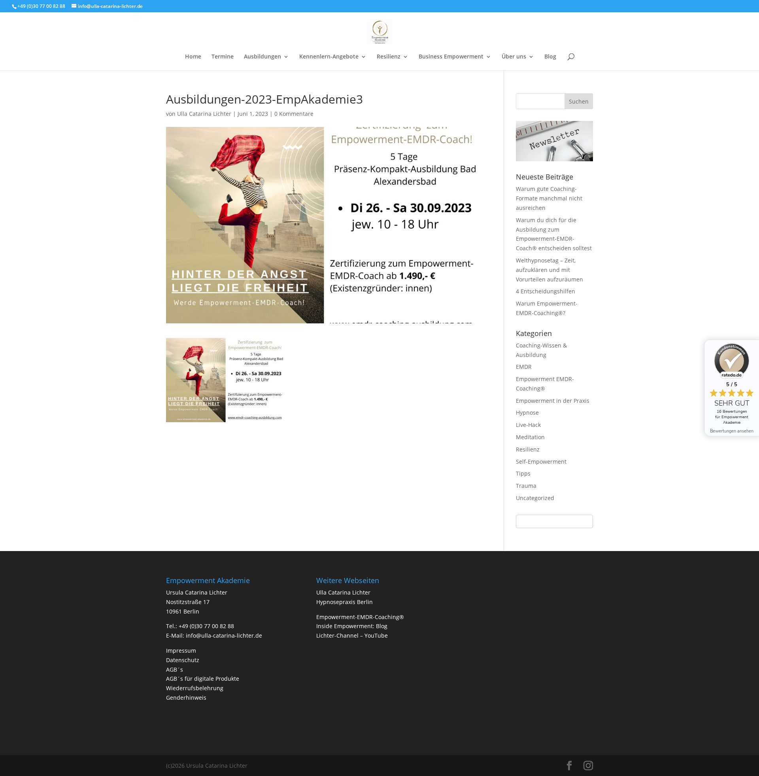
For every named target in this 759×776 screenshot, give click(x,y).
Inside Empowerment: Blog (351, 626)
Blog (550, 57)
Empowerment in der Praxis (552, 400)
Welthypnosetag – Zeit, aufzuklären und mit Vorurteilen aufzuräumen (549, 270)
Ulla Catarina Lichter (204, 113)
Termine (222, 57)
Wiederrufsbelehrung (194, 688)
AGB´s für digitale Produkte (202, 678)
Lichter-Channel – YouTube (352, 635)
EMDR (524, 366)
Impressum (181, 650)
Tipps (523, 473)
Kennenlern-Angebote (329, 57)
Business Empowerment (451, 57)
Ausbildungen (262, 57)
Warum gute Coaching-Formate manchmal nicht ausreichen (549, 198)
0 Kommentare (293, 113)
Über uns (514, 57)
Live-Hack (528, 425)
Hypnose (527, 412)
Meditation (530, 437)
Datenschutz (182, 660)
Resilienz (388, 57)
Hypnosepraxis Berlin (344, 602)
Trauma (526, 485)
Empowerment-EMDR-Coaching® (360, 617)
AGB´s (174, 669)
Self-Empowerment (541, 461)
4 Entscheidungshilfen (545, 291)
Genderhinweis (186, 697)
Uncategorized (535, 498)
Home (193, 57)
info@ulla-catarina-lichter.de (224, 635)
